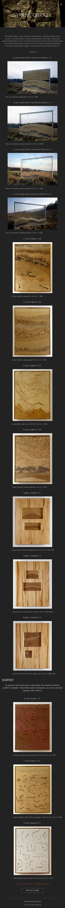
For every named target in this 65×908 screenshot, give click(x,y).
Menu (61, 4)
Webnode (38, 904)
